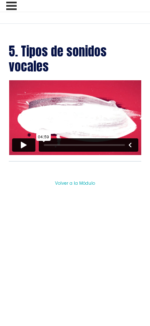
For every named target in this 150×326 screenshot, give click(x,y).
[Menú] (11, 6)
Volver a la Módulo (75, 183)
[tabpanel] (75, 117)
